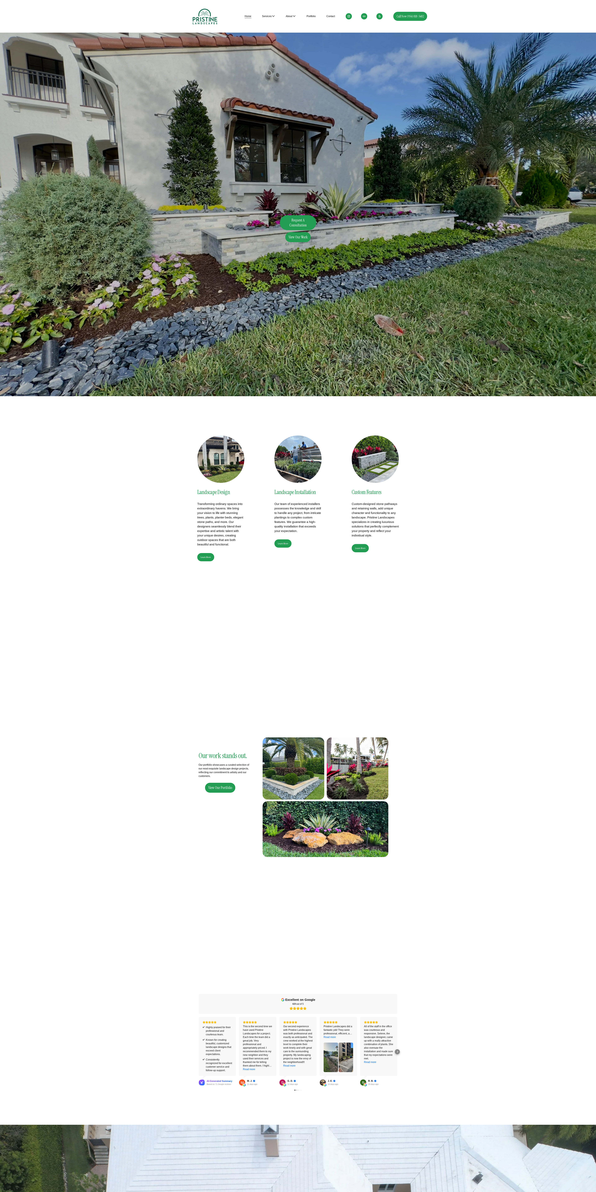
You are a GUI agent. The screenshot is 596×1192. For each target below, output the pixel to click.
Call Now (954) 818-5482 (410, 16)
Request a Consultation (298, 223)
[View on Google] (242, 1082)
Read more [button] (249, 1069)
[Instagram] (349, 16)
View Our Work (298, 237)
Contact (330, 16)
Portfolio (311, 16)
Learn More (205, 557)
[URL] (364, 16)
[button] (198, 1051)
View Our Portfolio (220, 787)
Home (248, 16)
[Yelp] (379, 16)
